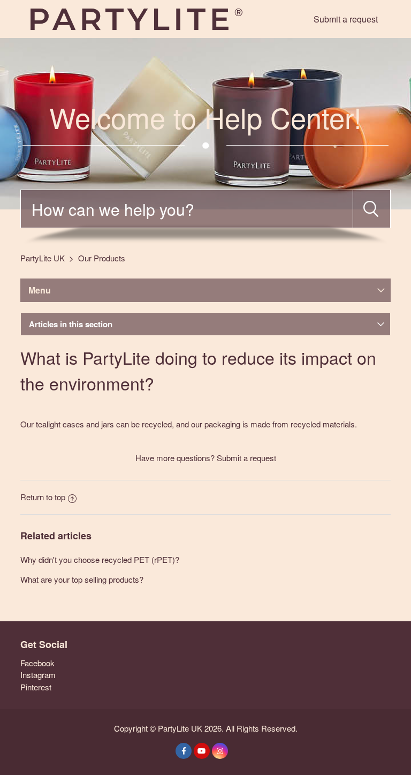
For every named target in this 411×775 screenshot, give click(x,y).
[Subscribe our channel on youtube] (202, 751)
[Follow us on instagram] (220, 751)
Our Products (101, 258)
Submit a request (346, 19)
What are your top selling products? (81, 579)
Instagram (38, 674)
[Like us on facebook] (184, 751)
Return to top (42, 496)
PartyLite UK (42, 258)
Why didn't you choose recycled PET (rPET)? (99, 559)
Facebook (37, 662)
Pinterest (35, 687)
